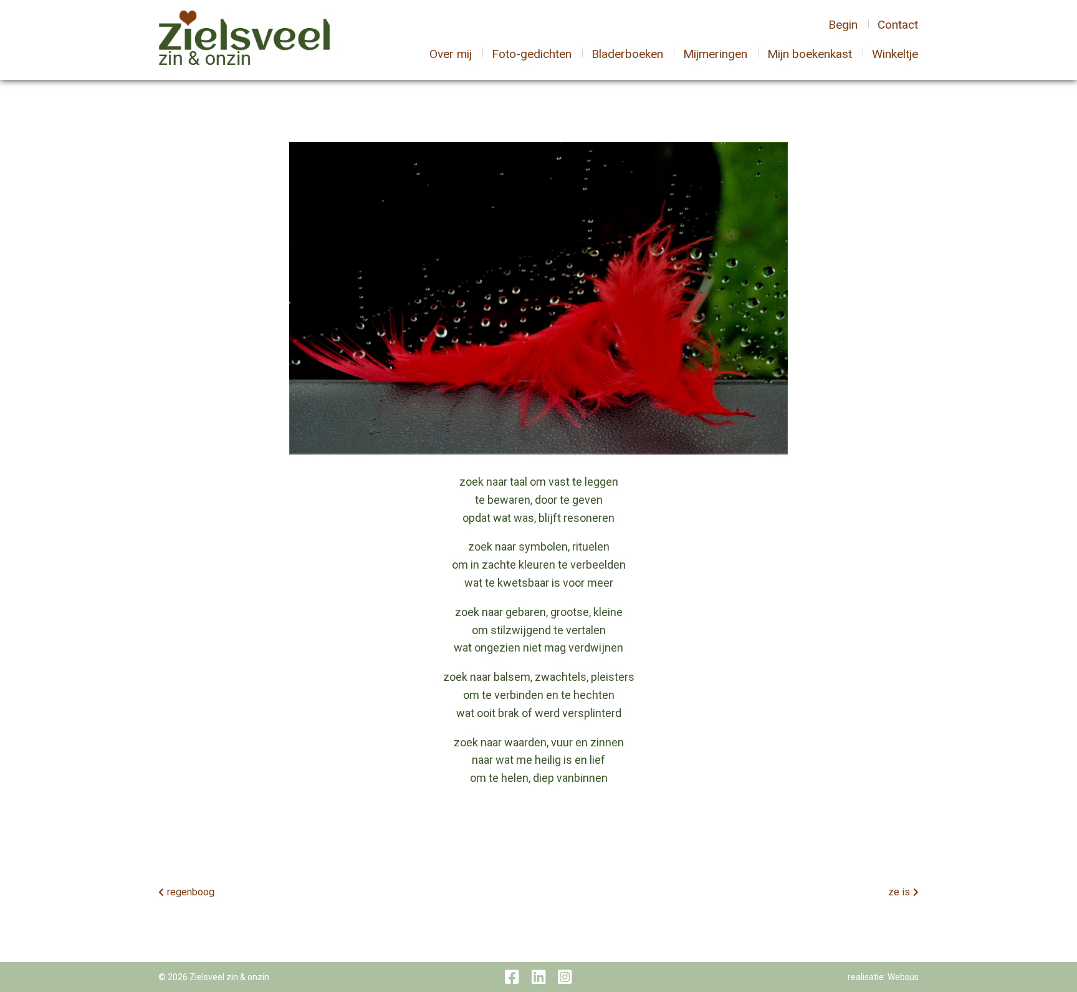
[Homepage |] (244, 39)
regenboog (190, 892)
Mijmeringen (715, 54)
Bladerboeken (627, 54)
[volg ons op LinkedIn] (538, 977)
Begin (843, 24)
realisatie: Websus (883, 977)
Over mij (450, 54)
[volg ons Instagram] (565, 977)
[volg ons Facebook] (512, 977)
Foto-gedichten (532, 54)
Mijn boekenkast (809, 54)
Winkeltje (895, 54)
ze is (899, 892)
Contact (898, 24)
